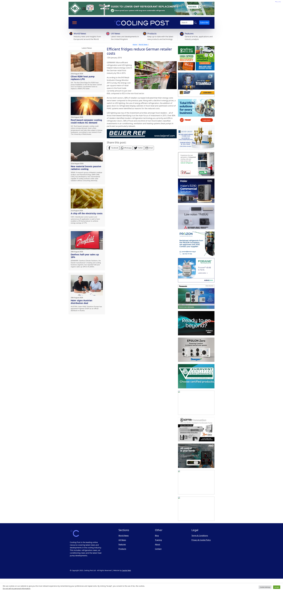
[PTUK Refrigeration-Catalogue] (196, 403)
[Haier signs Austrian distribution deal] (87, 285)
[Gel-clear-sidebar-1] (196, 429)
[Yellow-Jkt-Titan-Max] (196, 84)
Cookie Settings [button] (265, 587)
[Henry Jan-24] (196, 137)
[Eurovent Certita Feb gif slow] (196, 376)
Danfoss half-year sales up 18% (85, 255)
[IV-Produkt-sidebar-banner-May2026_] (196, 164)
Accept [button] (276, 587)
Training (158, 540)
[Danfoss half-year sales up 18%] (87, 240)
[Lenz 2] (196, 482)
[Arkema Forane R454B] (196, 270)
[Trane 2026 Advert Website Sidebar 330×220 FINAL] (196, 111)
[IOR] (196, 509)
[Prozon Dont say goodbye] (196, 243)
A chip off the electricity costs (86, 213)
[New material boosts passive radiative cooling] (87, 151)
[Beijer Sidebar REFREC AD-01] (196, 58)
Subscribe (204, 22)
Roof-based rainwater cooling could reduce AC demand (86, 121)
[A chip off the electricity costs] (87, 198)
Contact (158, 549)
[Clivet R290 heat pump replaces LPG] (87, 62)
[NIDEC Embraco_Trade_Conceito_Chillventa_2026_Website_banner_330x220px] (196, 323)
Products (152, 33)
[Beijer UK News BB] (142, 133)
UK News (115, 33)
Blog (157, 535)
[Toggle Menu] (74, 22)
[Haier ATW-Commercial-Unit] (196, 190)
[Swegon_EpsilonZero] (196, 350)
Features (189, 33)
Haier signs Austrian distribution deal (81, 301)
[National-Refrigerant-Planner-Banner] (141, 8)
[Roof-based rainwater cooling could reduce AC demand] (87, 106)
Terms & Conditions (199, 535)
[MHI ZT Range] (196, 217)
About (157, 544)
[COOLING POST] (196, 456)
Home (135, 44)
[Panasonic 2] (196, 297)
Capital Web (126, 570)
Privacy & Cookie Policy (201, 540)
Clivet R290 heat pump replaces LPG (83, 77)
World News (80, 33)
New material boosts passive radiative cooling (86, 167)
